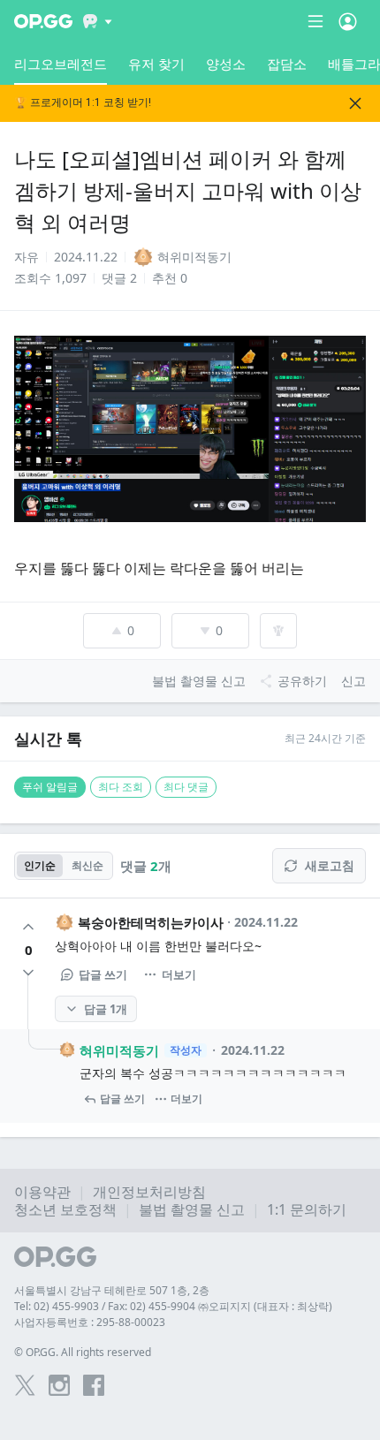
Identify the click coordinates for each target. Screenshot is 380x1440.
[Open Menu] (348, 21)
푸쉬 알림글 (50, 786)
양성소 (226, 63)
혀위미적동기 (119, 1050)
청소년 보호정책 (65, 1209)
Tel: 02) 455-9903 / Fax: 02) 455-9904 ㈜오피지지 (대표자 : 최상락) (173, 1306)
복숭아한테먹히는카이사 (151, 922)
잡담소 (287, 63)
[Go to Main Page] (43, 21)
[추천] (28, 926)
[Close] (355, 103)
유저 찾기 (156, 63)
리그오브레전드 (60, 63)
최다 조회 (120, 786)
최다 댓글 (186, 786)
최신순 (87, 865)
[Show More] (98, 21)
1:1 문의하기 (306, 1209)
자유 (26, 256)
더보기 (179, 974)
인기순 (40, 865)
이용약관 (42, 1191)
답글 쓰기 (103, 974)
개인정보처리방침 (149, 1191)
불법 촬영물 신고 (192, 1209)
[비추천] (28, 972)
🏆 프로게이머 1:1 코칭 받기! (82, 103)
